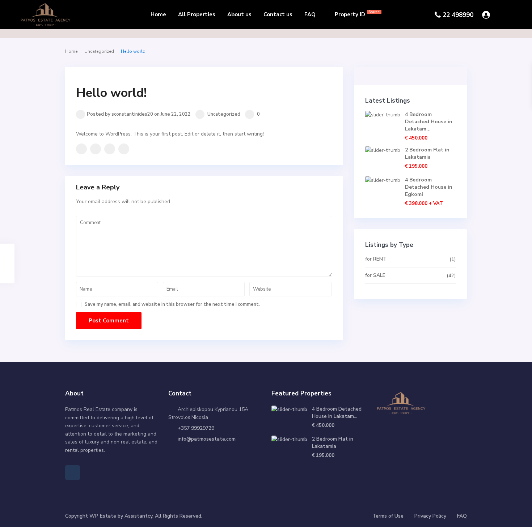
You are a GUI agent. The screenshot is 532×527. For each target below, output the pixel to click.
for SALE (375, 275)
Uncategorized (99, 51)
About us (239, 14)
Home (158, 14)
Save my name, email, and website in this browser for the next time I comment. (172, 304)
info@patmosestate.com (207, 439)
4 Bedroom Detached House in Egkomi (428, 187)
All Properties (196, 14)
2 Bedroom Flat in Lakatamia (427, 153)
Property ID (357, 14)
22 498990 (458, 15)
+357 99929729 (196, 428)
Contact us (277, 14)
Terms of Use (388, 516)
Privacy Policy (430, 516)
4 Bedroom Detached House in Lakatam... (428, 121)
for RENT (376, 259)
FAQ (310, 14)
